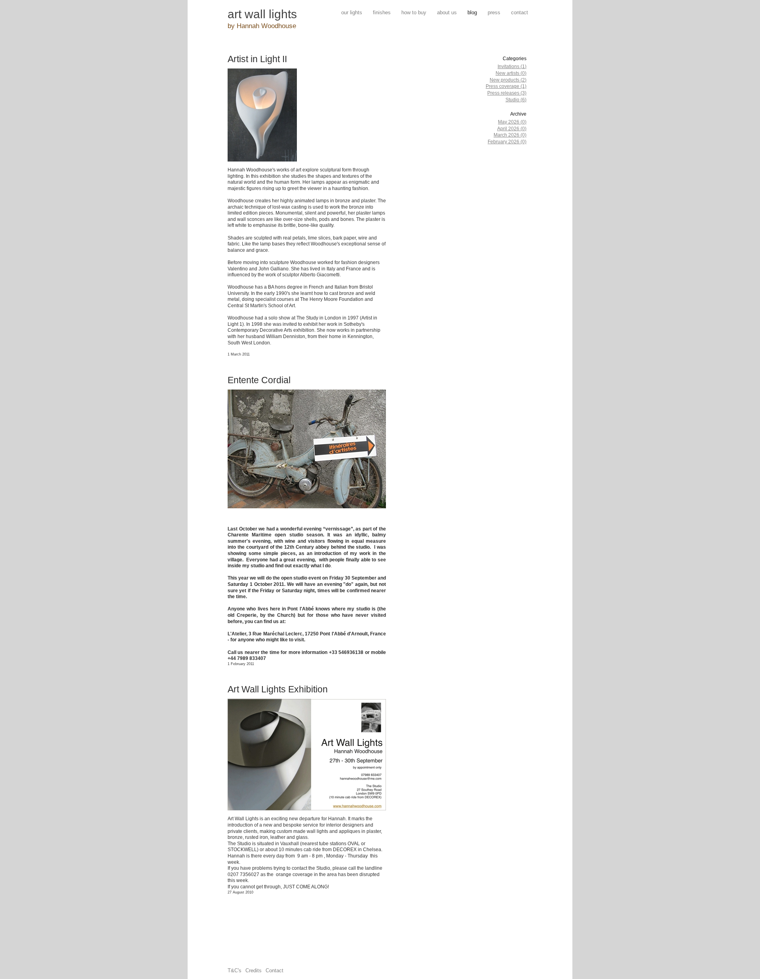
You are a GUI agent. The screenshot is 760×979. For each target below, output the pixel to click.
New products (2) (508, 80)
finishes (382, 12)
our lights (351, 12)
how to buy (413, 12)
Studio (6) (515, 100)
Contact (274, 970)
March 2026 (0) (510, 135)
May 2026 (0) (512, 122)
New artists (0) (511, 73)
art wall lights (262, 14)
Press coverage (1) (506, 86)
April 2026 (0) (511, 128)
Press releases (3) (506, 93)
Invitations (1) (512, 66)
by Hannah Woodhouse (262, 26)
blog (472, 12)
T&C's (234, 970)
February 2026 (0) (507, 141)
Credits (253, 970)
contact (519, 12)
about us (447, 12)
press (494, 12)
